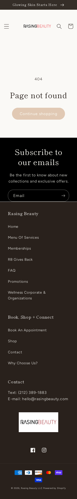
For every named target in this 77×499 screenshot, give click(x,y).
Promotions (18, 281)
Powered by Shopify (54, 488)
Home (13, 226)
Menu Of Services (23, 237)
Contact (15, 352)
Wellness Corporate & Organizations (27, 295)
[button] (6, 26)
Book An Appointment (27, 330)
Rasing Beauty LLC (31, 488)
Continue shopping (38, 113)
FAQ (11, 270)
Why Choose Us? (23, 363)
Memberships (19, 248)
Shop (12, 341)
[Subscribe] (63, 196)
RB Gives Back (20, 259)
